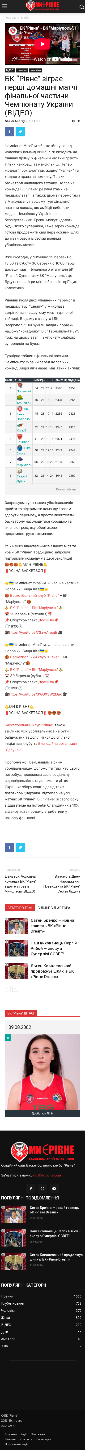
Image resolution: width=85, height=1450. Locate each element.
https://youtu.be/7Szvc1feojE (33, 632)
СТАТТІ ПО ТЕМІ (20, 908)
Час (19, 380)
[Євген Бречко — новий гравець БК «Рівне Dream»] (16, 926)
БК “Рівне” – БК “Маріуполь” (34, 608)
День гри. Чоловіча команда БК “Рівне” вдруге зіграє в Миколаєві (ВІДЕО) (20, 883)
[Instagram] (42, 1188)
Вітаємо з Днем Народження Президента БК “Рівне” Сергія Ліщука (61, 883)
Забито (59, 380)
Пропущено (72, 380)
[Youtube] (54, 1188)
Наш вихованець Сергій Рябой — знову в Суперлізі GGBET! (54, 948)
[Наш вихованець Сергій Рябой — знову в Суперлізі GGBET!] (16, 948)
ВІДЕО (25, 18)
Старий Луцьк (22, 479)
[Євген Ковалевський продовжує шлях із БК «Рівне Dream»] (16, 971)
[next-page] (15, 989)
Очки (36, 380)
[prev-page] (8, 989)
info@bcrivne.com (47, 1175)
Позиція (10, 380)
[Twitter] (20, 131)
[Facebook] (9, 131)
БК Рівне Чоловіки (23, 414)
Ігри (42, 380)
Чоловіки (36, 70)
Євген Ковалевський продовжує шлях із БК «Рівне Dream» (52, 971)
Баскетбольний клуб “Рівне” (34, 595)
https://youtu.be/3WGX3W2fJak (35, 694)
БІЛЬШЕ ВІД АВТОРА (54, 908)
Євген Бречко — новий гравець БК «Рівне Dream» (52, 926)
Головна (11, 18)
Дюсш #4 (46, 620)
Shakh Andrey (15, 121)
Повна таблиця (66, 489)
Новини (22, 70)
